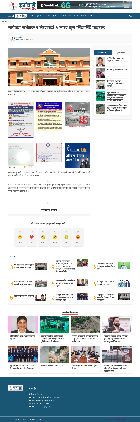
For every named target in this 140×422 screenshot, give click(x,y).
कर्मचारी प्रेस (20, 37)
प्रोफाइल (55, 16)
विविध (83, 16)
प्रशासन (39, 16)
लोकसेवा (47, 16)
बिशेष (32, 16)
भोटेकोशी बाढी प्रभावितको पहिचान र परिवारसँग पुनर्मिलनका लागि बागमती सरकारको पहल (116, 368)
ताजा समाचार (102, 52)
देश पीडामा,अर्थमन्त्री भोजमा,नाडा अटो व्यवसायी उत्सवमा (115, 83)
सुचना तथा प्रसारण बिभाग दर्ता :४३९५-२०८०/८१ (45, 397)
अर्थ (69, 16)
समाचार (76, 16)
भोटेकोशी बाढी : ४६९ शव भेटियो (52, 365)
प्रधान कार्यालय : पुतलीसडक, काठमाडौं (42, 400)
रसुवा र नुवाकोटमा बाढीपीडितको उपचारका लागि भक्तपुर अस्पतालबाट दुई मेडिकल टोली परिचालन (53, 339)
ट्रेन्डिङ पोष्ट (120, 52)
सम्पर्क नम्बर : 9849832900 (40, 404)
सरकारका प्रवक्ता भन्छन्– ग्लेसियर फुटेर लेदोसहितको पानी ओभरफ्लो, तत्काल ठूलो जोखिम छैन (116, 339)
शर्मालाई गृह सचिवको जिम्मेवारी (117, 69)
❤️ (31, 237)
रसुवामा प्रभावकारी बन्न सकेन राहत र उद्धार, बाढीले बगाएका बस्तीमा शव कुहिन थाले (117, 107)
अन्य (89, 16)
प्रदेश (63, 16)
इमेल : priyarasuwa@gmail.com (42, 407)
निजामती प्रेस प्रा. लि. (37, 394)
